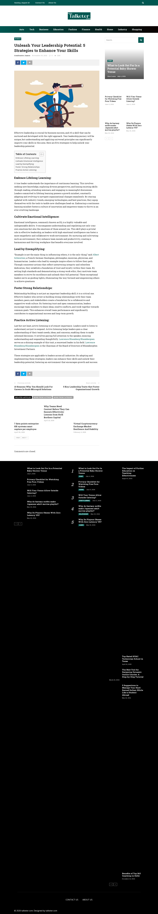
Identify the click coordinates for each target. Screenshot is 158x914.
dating (81, 489)
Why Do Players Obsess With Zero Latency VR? (133, 125)
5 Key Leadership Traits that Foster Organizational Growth (81, 388)
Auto (21, 29)
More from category (63, 397)
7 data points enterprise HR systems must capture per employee (26, 426)
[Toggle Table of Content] (40, 154)
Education (58, 29)
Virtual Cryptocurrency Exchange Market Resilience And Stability (85, 426)
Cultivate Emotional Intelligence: (29, 161)
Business (43, 29)
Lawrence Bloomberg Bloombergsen (77, 339)
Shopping (137, 29)
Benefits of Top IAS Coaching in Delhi (131, 874)
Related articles (23, 397)
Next (24, 438)
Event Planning (84, 500)
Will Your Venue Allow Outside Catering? (133, 98)
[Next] (111, 138)
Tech (32, 29)
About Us (52, 3)
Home (110, 29)
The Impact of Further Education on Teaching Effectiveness (133, 472)
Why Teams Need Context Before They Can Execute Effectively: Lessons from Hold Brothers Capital (56, 412)
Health (98, 29)
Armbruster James (22, 55)
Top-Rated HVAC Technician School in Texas (132, 658)
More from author (42, 397)
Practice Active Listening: (26, 170)
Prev (18, 438)
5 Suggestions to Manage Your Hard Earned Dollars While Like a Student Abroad (132, 690)
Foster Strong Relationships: (28, 167)
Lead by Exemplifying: (25, 164)
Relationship (83, 514)
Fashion (73, 29)
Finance (86, 29)
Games (81, 525)
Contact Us (40, 3)
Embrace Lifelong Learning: (27, 158)
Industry (122, 29)
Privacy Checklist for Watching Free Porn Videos (113, 98)
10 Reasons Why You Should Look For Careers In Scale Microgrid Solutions (33, 388)
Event (110, 61)
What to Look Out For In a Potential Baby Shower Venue (44, 469)
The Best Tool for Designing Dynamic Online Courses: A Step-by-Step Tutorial (132, 673)
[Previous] (107, 138)
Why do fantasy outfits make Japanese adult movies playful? (112, 126)
